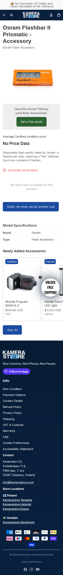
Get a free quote (31, 121)
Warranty (9, 431)
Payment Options (14, 395)
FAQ (5, 437)
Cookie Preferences (16, 443)
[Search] (11, 15)
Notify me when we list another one (31, 206)
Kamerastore (24, 554)
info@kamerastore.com (18, 482)
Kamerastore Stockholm (19, 522)
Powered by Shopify (42, 554)
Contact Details (13, 401)
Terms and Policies (31, 562)
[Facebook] (25, 569)
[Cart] (59, 15)
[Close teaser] (40, 277)
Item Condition (12, 389)
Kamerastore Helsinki (17, 504)
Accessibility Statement (18, 449)
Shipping (8, 419)
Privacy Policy (12, 413)
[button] (50, 287)
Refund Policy (12, 407)
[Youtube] (38, 569)
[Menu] (4, 15)
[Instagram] (31, 569)
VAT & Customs (13, 425)
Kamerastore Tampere (17, 500)
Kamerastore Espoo (16, 509)
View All (12, 330)
